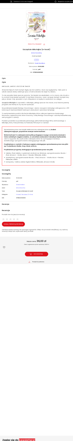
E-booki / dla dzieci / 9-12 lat (24, 194)
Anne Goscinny (36, 53)
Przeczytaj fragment (35, 44)
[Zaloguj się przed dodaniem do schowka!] (4, 247)
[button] (36, 26)
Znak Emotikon (40, 63)
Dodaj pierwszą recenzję (13, 224)
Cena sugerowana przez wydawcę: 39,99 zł (36, 244)
